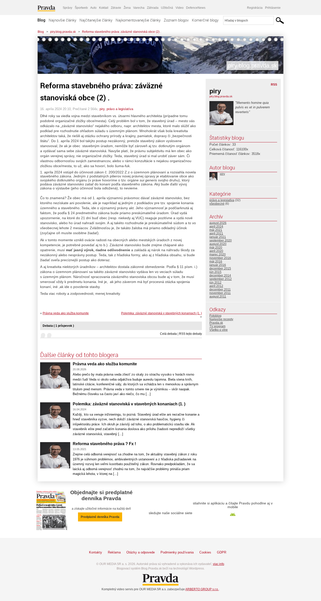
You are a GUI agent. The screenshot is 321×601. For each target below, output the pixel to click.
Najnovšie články (62, 20)
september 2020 (220, 240)
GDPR (221, 552)
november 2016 (220, 258)
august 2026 (217, 223)
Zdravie (116, 8)
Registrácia (255, 8)
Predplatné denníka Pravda (100, 517)
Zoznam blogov (176, 20)
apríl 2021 (216, 233)
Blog (41, 20)
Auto (93, 8)
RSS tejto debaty (190, 334)
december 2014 (220, 275)
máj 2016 (215, 261)
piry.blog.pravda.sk (63, 32)
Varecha (138, 8)
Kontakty (95, 552)
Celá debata (168, 334)
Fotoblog (215, 316)
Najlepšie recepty (221, 319)
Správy (67, 8)
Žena (127, 8)
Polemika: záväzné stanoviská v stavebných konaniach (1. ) (161, 313)
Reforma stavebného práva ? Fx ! (104, 444)
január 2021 (217, 237)
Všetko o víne (218, 330)
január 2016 (217, 265)
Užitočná (167, 8)
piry (102, 109)
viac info (218, 564)
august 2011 (217, 296)
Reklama (114, 552)
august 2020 (217, 244)
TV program (217, 326)
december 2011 (220, 289)
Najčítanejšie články (95, 20)
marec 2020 (217, 254)
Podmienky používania (177, 552)
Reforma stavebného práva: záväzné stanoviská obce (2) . (121, 32)
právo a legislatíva (120, 109)
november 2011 (220, 293)
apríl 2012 (216, 286)
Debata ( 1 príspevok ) (58, 326)
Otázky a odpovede (140, 552)
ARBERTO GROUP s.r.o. (202, 589)
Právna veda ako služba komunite (66, 313)
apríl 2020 (216, 251)
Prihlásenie (273, 8)
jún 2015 (215, 272)
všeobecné (216, 203)
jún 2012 (215, 282)
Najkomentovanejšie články (138, 20)
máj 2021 (215, 230)
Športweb (81, 8)
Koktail (103, 8)
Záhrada (152, 8)
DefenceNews (195, 8)
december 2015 (220, 268)
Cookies (205, 552)
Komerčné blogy (205, 20)
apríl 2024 (216, 226)
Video (180, 8)
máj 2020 (215, 247)
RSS (274, 84)
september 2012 (220, 279)
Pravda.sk (216, 323)
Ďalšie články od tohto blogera (79, 355)
